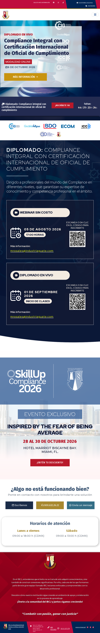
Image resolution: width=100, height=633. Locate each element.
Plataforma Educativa (85, 3)
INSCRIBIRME (91, 6)
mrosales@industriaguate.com (32, 250)
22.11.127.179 (65, 628)
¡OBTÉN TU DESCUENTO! (50, 462)
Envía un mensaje (82, 505)
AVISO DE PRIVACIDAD (80, 627)
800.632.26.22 (51, 505)
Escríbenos (20, 505)
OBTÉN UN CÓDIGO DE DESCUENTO (25, 85)
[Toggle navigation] (95, 15)
